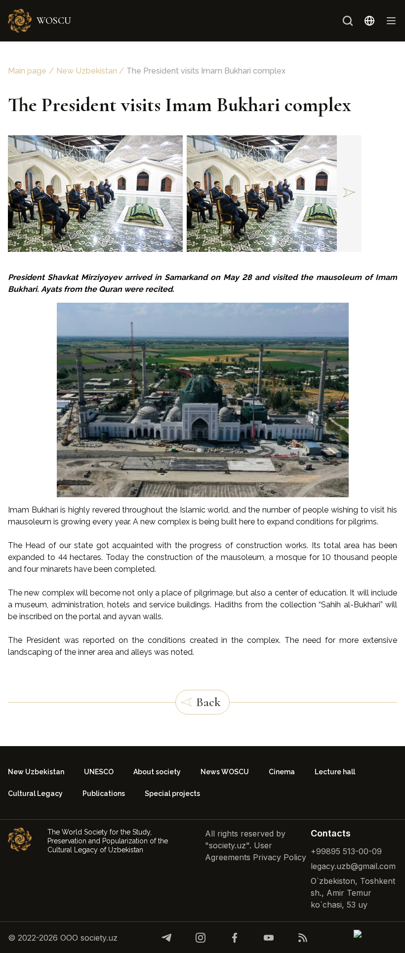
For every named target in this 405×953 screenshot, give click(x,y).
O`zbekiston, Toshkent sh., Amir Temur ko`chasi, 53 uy (353, 893)
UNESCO (99, 772)
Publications (103, 793)
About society (157, 772)
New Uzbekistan (86, 71)
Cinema (282, 772)
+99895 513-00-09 (346, 851)
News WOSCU (225, 772)
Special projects (172, 793)
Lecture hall (335, 772)
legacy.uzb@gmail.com (353, 866)
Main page (27, 71)
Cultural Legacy (35, 793)
